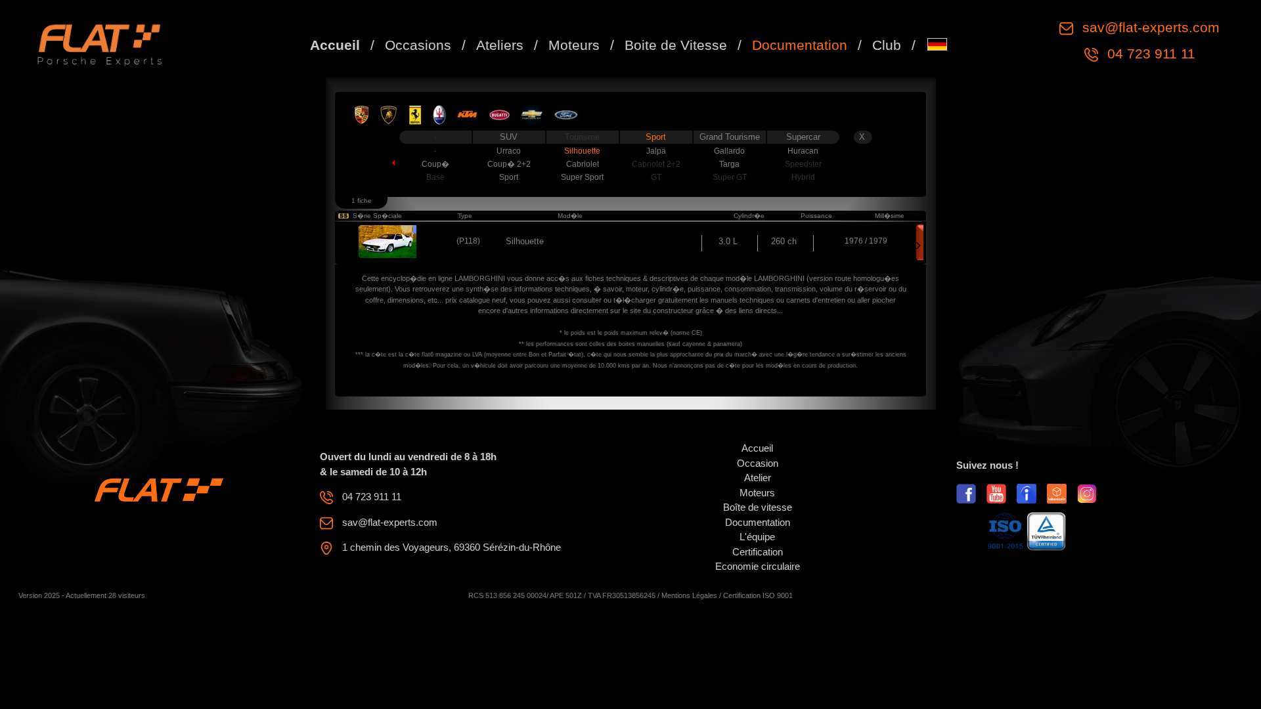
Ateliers (499, 45)
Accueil (335, 45)
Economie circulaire (757, 566)
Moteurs (574, 45)
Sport (656, 137)
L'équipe (757, 536)
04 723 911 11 (1149, 53)
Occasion (757, 463)
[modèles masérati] (439, 114)
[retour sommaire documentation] (382, 162)
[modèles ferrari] (415, 114)
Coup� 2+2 (509, 164)
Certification (757, 551)
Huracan (802, 151)
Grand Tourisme (729, 137)
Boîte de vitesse (757, 507)
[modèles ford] (566, 114)
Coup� (435, 164)
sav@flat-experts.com (1149, 27)
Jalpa (656, 151)
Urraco (509, 151)
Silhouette (582, 151)
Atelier (757, 477)
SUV (509, 137)
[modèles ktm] (467, 114)
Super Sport (582, 177)
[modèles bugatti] (499, 114)
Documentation (799, 45)
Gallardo (729, 151)
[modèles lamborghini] (388, 114)
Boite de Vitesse (676, 45)
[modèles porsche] (361, 114)
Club (886, 45)
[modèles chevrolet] (531, 114)
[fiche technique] (388, 241)
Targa (729, 164)
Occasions (418, 45)
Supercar (803, 137)
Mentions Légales (689, 595)
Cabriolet (582, 164)
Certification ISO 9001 (758, 595)
